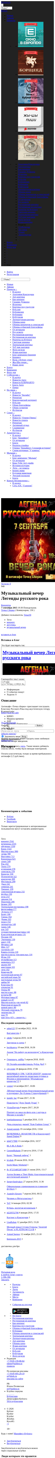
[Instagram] (10, 1394)
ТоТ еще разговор (26, 217)
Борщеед (16, 357)
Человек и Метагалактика (19, 1198)
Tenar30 (27, 615)
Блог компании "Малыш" (24, 458)
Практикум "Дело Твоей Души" (22, 1103)
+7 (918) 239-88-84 (15, 1361)
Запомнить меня (12, 736)
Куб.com (22, 179)
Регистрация (13, 274)
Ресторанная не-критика (29, 207)
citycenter (11, 1069)
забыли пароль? (8, 733)
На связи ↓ (12, 390)
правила (11, 1366)
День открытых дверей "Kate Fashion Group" (28, 1124)
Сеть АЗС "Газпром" (22, 485)
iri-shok (10, 1160)
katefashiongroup (14, 1119)
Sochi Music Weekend (17, 1165)
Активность (18, 1292)
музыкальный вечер (16, 627)
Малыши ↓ (12, 453)
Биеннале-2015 (14, 1239)
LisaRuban (11, 1222)
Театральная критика (28, 214)
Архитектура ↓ (14, 433)
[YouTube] (12, 1394)
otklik (9, 1038)
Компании (12, 370)
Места (15, 1297)
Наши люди (18, 365)
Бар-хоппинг (24, 169)
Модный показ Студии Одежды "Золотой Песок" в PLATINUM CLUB (27, 1228)
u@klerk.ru (12, 1376)
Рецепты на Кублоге (28, 209)
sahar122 (11, 1028)
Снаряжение (18, 428)
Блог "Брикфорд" (20, 438)
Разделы (16, 1284)
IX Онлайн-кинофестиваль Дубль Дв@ (26, 1064)
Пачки (15, 387)
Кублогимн (12, 1396)
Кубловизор (23, 182)
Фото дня (11, 372)
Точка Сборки (8, 610)
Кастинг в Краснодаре (17, 1217)
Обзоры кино (24, 192)
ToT (9, 1203)
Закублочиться (14, 1441)
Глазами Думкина (26, 172)
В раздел (16, 292)
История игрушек (20, 465)
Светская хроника (26, 212)
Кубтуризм (23, 187)
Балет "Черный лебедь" (18, 1155)
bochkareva (12, 1047)
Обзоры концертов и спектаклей (33, 194)
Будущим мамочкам (21, 473)
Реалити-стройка (20, 445)
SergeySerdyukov (15, 1181)
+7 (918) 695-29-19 (15, 1373)
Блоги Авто (18, 385)
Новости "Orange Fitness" (24, 418)
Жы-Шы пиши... (20, 362)
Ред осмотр (23, 202)
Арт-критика (24, 167)
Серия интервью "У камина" (26, 450)
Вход (24, 737)
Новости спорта (20, 420)
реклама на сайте (15, 1378)
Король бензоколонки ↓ (18, 480)
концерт (10, 622)
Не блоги (16, 1316)
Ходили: (6, 584)
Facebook (11, 819)
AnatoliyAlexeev (14, 1193)
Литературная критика (29, 189)
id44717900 (12, 1141)
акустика (11, 625)
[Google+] (11, 1394)
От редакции (24, 199)
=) (8, 1424)
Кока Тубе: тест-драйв (23, 463)
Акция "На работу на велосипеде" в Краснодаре (30, 1052)
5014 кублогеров (15, 1401)
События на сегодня (22, 1304)
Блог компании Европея (24, 355)
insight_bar (12, 1098)
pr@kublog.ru (13, 1389)
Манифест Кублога (23, 1433)
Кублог (10, 816)
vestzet (10, 1086)
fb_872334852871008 (17, 1169)
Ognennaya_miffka (15, 1059)
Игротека (22, 174)
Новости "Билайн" (21, 395)
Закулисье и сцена (15, 1042)
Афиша (10, 287)
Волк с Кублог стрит (22, 360)
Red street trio (13, 1033)
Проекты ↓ (12, 289)
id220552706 (13, 1213)
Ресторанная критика (28, 204)
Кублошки (23, 184)
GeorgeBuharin (14, 1150)
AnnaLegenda (13, 1129)
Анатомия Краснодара (29, 164)
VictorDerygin (13, 1107)
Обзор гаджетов (20, 407)
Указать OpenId (8, 723)
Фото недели (24, 219)
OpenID (4, 725)
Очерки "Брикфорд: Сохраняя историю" (31, 448)
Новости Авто (19, 380)
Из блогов (17, 410)
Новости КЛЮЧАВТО (23, 382)
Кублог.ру (6, 2)
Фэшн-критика (25, 222)
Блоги (10, 367)
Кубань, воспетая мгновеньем (21, 1208)
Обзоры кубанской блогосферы (33, 197)
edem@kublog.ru (14, 1363)
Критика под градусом (29, 177)
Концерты (6, 605)
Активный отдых (20, 425)
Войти (39, 726)
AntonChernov (13, 1234)
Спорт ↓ (11, 412)
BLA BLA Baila (14, 1146)
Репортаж (17, 397)
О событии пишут (15, 692)
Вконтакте (12, 821)
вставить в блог (8, 634)
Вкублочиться (13, 1443)
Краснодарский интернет (24, 400)
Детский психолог (21, 475)
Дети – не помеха (20, 468)
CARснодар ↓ (13, 375)
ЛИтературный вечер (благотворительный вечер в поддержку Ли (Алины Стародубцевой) (30, 1092)
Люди (15, 1289)
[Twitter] (9, 1394)
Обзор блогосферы (21, 405)
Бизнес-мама (18, 470)
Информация (13, 689)
